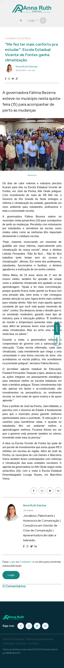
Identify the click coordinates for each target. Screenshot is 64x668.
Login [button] (32, 20)
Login (12, 561)
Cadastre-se (27, 561)
